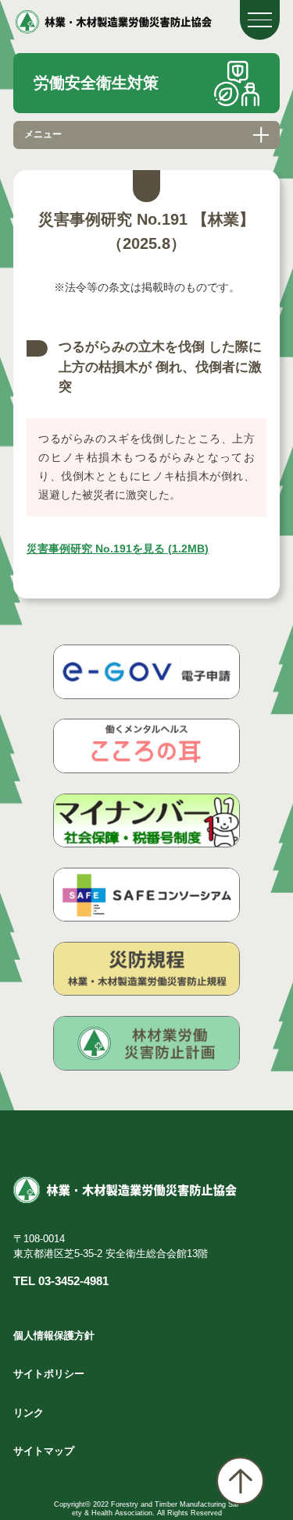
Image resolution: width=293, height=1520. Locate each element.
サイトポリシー (48, 1374)
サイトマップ (43, 1451)
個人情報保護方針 (54, 1335)
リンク (28, 1413)
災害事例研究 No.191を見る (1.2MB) (118, 549)
